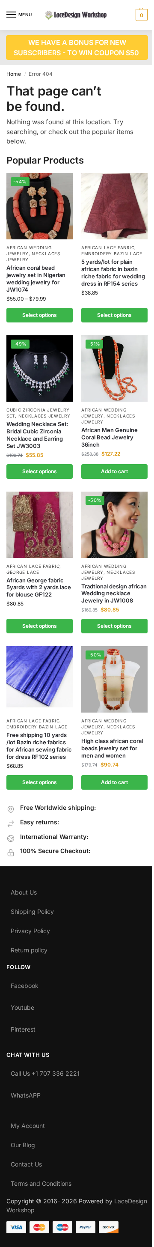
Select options (39, 315)
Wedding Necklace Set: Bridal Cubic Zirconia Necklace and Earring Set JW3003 (37, 435)
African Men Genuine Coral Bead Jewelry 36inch (109, 437)
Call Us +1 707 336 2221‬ (45, 1071)
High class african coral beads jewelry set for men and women (112, 748)
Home (13, 74)
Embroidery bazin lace (111, 253)
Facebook (24, 983)
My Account (28, 1123)
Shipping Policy (32, 909)
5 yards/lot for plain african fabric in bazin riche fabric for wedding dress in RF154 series (113, 272)
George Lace (22, 572)
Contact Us (26, 1162)
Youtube (22, 1005)
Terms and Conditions (41, 1181)
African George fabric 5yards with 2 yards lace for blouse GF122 (38, 587)
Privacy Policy (30, 929)
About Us (24, 890)
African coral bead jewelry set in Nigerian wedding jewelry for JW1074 (35, 278)
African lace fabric (107, 247)
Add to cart (114, 471)
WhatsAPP (26, 1093)
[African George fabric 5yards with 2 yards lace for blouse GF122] (39, 525)
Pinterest (23, 1027)
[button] (140, 15)
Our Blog (23, 1143)
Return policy (29, 948)
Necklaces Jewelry (44, 415)
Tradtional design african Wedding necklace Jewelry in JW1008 (114, 593)
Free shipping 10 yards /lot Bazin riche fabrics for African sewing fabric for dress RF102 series (39, 745)
